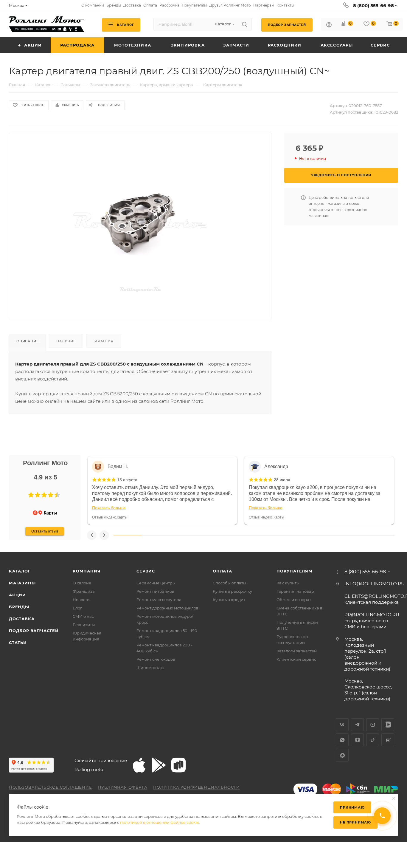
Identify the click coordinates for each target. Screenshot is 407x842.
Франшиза (84, 591)
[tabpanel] (162, 490)
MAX (342, 755)
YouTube (372, 724)
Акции (17, 594)
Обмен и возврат (293, 599)
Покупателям (294, 571)
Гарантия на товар (295, 591)
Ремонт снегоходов (155, 659)
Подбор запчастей (34, 630)
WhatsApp (342, 739)
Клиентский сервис (296, 659)
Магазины (22, 583)
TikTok (372, 739)
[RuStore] (178, 765)
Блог (77, 608)
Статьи (18, 642)
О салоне (82, 583)
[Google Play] (158, 765)
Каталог (20, 571)
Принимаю (352, 807)
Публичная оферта (122, 787)
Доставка (21, 618)
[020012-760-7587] (140, 221)
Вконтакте (342, 724)
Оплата (222, 571)
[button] (31, 495)
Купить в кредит (229, 599)
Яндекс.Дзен (357, 739)
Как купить (287, 583)
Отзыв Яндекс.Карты (110, 517)
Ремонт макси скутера (158, 599)
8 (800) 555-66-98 (373, 5)
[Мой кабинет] (329, 25)
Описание (27, 341)
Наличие (66, 341)
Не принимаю (355, 822)
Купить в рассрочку (232, 591)
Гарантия (104, 341)
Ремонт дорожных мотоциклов (167, 608)
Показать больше (109, 507)
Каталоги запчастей (296, 650)
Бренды (19, 606)
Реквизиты (84, 624)
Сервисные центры (155, 583)
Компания (86, 571)
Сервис (145, 571)
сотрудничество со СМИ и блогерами (371, 620)
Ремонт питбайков (155, 591)
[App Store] (139, 765)
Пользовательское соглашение (50, 787)
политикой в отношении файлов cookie (159, 822)
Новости (81, 599)
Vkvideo (387, 724)
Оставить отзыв (44, 531)
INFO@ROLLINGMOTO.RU (374, 583)
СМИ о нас (83, 616)
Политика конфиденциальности (196, 787)
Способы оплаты (229, 583)
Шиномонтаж (150, 667)
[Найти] (244, 24)
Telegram (357, 724)
